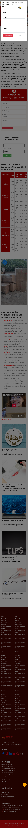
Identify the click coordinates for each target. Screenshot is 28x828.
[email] (25, 781)
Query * (5, 28)
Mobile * (5, 17)
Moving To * (18, 23)
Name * (4, 12)
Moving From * (6, 23)
